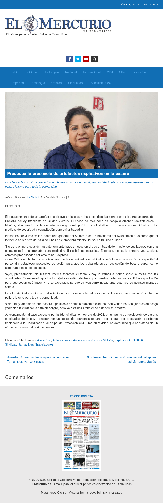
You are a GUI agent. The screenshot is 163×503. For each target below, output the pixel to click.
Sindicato (11, 344)
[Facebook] (69, 59)
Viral (110, 72)
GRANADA (136, 340)
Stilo (122, 72)
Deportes (17, 83)
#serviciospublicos (85, 340)
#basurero (44, 340)
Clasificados (76, 83)
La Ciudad (32, 72)
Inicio (14, 72)
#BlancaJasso (62, 340)
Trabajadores (44, 344)
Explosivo (121, 340)
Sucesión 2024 (101, 83)
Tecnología (37, 83)
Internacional (92, 72)
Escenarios (138, 72)
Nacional (71, 72)
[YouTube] (86, 59)
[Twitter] (78, 59)
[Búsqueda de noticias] (94, 59)
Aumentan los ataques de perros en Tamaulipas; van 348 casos (38, 359)
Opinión (56, 83)
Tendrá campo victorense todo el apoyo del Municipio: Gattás (121, 359)
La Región (52, 72)
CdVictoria (106, 340)
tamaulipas (26, 344)
